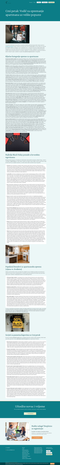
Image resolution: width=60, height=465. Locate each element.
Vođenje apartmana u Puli (38, 448)
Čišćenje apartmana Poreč (38, 452)
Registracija (45, 2)
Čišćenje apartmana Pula (38, 447)
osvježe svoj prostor (9, 46)
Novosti (30, 2)
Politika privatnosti (49, 447)
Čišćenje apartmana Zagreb (38, 450)
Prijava (39, 2)
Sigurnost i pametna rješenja (26, 458)
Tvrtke (34, 2)
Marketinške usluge (25, 452)
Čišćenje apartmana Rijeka (38, 449)
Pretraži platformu (30, 413)
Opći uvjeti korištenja (49, 448)
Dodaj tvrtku (52, 2)
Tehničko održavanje (25, 451)
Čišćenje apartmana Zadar (38, 451)
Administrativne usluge (25, 453)
